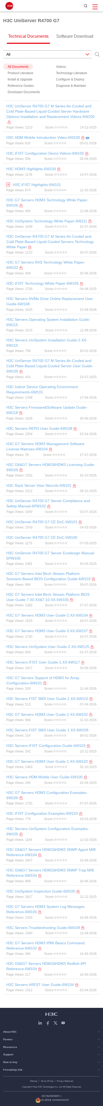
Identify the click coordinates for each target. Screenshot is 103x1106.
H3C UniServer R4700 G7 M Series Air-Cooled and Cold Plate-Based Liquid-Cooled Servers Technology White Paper (50, 241)
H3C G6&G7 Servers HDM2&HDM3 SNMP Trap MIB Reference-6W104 (50, 873)
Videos (61, 67)
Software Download (74, 36)
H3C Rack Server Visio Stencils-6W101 (39, 485)
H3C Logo (9, 6)
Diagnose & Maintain (71, 86)
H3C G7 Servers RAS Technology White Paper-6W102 (45, 265)
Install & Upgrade (20, 79)
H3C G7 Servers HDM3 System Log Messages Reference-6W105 (45, 909)
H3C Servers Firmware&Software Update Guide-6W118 (46, 410)
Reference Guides (21, 86)
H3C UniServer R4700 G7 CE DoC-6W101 (41, 522)
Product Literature (20, 73)
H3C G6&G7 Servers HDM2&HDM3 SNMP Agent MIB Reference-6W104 (51, 852)
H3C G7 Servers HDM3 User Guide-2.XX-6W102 (47, 714)
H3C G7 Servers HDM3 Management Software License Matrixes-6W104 (45, 446)
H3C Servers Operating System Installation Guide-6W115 (48, 322)
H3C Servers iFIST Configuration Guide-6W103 (46, 745)
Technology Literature (71, 73)
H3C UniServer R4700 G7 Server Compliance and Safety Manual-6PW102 (48, 503)
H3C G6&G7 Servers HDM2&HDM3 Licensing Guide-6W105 (50, 467)
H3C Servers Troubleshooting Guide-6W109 (43, 928)
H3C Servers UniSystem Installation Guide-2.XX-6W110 (46, 342)
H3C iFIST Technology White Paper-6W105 (42, 283)
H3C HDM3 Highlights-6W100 (31, 169)
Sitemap (33, 1081)
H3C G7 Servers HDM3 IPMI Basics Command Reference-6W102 (45, 945)
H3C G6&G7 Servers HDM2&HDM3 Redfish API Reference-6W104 (46, 966)
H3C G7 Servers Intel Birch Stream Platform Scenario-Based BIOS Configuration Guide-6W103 (48, 576)
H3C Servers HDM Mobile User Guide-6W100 (44, 777)
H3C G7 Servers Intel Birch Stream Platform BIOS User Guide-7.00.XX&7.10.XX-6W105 (48, 597)
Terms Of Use (47, 1081)
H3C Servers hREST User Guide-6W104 (40, 985)
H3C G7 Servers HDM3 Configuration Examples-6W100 (47, 795)
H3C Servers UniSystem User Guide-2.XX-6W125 (47, 647)
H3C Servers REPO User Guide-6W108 (39, 428)
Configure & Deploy (70, 79)
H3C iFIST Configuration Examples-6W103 (42, 813)
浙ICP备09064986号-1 (51, 1096)
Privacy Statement (65, 1081)
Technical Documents (28, 36)
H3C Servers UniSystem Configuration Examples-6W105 (47, 831)
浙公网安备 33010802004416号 (55, 1100)
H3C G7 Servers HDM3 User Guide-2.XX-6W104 (47, 615)
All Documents (18, 67)
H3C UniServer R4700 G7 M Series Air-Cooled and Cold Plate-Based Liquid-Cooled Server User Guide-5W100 (49, 366)
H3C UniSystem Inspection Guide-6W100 (40, 891)
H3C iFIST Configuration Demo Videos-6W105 (45, 153)
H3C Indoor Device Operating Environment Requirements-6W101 (42, 389)
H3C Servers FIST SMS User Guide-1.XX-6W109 (47, 730)
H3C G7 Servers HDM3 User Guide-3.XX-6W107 (47, 631)
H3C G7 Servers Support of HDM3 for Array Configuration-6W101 (42, 680)
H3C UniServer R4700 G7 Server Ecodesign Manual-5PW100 (50, 555)
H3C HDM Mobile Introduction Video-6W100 (43, 137)
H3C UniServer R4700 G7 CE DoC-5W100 (41, 537)
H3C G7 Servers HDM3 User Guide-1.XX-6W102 (47, 761)
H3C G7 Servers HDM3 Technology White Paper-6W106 (47, 202)
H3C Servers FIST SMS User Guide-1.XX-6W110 (47, 699)
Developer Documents (24, 92)
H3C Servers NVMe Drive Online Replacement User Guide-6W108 (49, 301)
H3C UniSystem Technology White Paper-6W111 (46, 221)
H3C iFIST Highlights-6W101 (37, 185)
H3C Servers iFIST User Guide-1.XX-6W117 (43, 662)
